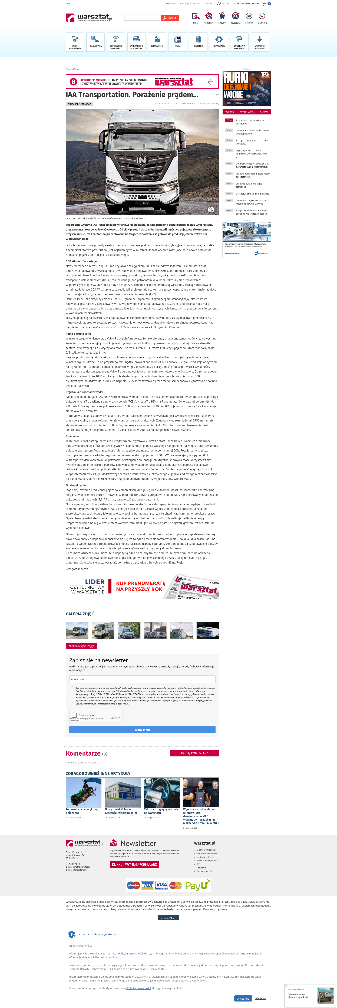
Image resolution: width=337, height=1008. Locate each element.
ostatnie (229, 112)
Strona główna (72, 69)
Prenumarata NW (204, 871)
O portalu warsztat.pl (206, 849)
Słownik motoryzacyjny (207, 860)
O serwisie (171, 3)
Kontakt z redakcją (205, 857)
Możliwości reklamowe (207, 853)
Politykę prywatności (130, 953)
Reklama (197, 3)
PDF (217, 94)
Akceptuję (243, 998)
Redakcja (184, 3)
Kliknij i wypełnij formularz (134, 864)
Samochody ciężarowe (79, 104)
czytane (264, 112)
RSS (198, 864)
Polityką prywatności (138, 988)
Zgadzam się (170, 918)
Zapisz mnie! (142, 729)
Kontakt (209, 3)
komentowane (247, 112)
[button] (260, 42)
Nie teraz (260, 998)
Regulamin (201, 867)
